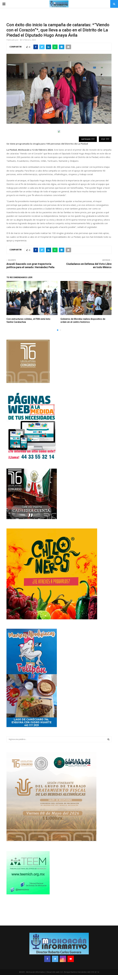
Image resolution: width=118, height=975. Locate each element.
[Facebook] (47, 959)
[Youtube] (70, 959)
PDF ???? (105, 139)
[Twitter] (55, 959)
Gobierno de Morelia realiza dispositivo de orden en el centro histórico (82, 320)
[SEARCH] (108, 739)
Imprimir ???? (88, 139)
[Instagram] (63, 959)
